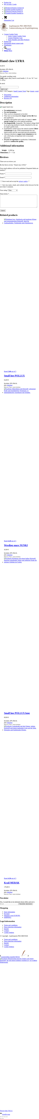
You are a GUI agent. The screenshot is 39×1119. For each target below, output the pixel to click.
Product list (7, 2)
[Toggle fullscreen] (3, 1116)
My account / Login (10, 4)
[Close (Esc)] (7, 1116)
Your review (4, 194)
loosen (32, 91)
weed (36, 91)
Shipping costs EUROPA (12, 915)
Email (2, 177)
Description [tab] (7, 95)
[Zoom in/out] (1, 1116)
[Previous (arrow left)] (1, 1118)
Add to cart (4, 89)
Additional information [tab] (11, 96)
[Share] (5, 1116)
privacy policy (23, 181)
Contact (6, 931)
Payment (7, 914)
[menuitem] (21, 2)
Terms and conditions (11, 925)
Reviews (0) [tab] (8, 98)
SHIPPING (7, 917)
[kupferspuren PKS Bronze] (19, 31)
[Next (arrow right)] (3, 1118)
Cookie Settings (9, 932)
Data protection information (12, 927)
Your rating (4, 190)
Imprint (6, 929)
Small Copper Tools (19, 91)
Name (2, 174)
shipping (5, 71)
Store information (9, 912)
